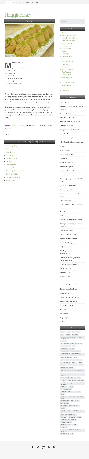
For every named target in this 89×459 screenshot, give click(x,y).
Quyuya (62, 394)
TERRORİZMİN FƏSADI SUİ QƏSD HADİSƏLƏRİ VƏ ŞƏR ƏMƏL (72, 354)
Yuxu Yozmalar (66, 72)
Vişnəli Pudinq (10, 180)
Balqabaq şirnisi (11, 165)
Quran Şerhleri (64, 134)
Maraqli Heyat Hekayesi (75, 417)
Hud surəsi (63, 322)
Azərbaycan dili (65, 273)
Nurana (33, 125)
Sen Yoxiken (63, 427)
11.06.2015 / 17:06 (17, 125)
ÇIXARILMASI (63, 365)
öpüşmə (71, 386)
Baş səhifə (10, 2)
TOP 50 (18, 2)
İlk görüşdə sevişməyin (66, 367)
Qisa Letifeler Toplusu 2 (67, 230)
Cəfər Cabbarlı (64, 102)
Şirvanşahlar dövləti (66, 126)
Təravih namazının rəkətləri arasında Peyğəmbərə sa (71, 338)
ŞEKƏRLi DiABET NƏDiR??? (68, 186)
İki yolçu (77, 391)
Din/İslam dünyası (67, 56)
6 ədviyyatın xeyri (65, 362)
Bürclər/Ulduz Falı (67, 69)
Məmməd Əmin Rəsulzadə (68, 301)
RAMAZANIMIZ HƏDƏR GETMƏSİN (68, 414)
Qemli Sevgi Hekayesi (67, 154)
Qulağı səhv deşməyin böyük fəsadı (70, 377)
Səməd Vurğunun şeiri (66, 391)
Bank (61, 334)
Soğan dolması (64, 403)
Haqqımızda (36, 2)
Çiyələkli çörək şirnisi (13, 149)
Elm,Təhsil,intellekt (68, 82)
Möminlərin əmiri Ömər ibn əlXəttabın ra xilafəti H (71, 374)
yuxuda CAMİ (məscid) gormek (70, 171)
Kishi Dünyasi (66, 85)
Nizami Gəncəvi (65, 277)
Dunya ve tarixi (67, 67)
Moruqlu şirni (10, 152)
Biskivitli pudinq (11, 146)
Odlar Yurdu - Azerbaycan (68, 234)
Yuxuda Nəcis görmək (67, 117)
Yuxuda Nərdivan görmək (68, 138)
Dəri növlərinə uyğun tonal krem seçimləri (69, 430)
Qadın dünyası (66, 48)
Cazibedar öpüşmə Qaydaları (69, 264)
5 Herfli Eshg (76, 332)
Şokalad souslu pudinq (13, 177)
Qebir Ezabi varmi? (66, 201)
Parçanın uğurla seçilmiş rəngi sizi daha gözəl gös (71, 383)
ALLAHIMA (62, 332)
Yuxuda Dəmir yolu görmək (68, 281)
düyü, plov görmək (66, 190)
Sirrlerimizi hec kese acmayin (68, 424)
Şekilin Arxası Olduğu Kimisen (68, 357)
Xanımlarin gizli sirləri (66, 433)
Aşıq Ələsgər (64, 318)
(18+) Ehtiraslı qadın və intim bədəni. (72, 142)
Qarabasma (75, 334)
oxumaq (68, 334)
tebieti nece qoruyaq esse (67, 348)
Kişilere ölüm (64, 314)
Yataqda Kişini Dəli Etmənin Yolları (71, 130)
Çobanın (62, 408)
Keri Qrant (63, 386)
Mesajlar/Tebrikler (68, 61)
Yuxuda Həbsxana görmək (68, 239)
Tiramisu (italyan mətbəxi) (14, 171)
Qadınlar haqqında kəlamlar (69, 289)
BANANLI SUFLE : (12, 174)
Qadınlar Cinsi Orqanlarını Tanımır (71, 220)
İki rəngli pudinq (11, 158)
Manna (62, 146)
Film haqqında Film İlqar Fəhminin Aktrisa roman (71, 397)
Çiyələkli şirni (10, 155)
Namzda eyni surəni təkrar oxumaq (70, 351)
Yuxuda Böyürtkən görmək (68, 285)
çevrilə (82, 365)
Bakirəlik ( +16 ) (65, 293)
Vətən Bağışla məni (65, 389)
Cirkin (80, 362)
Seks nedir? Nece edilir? (67, 162)
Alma (61, 215)
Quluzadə (63, 341)
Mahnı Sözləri (66, 88)
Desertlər (8, 128)
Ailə (69, 332)
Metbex (64, 51)
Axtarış (26, 2)
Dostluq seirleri (65, 175)
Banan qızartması (11, 161)
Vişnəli (74, 362)
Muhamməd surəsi (65, 346)
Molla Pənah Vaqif (66, 113)
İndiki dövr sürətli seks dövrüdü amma (71, 360)
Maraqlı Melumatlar (68, 59)
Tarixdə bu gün (66, 64)
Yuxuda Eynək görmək (67, 167)
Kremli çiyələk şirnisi (13, 168)
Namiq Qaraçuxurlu (65, 422)
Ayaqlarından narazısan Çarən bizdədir (71, 343)
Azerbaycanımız (67, 46)
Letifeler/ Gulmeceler (68, 41)
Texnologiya (66, 54)
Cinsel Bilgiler (66, 75)
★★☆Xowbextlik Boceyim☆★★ (70, 121)
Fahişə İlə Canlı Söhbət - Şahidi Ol (71, 205)
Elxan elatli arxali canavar (68, 419)
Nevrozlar (63, 309)
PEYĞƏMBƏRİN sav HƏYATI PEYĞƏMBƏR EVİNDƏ (72, 380)
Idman (64, 80)
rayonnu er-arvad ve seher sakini (70, 297)
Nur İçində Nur (73, 365)
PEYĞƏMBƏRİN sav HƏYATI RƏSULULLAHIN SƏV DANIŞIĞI (72, 371)
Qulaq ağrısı (63, 158)
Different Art (66, 90)
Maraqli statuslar (67, 77)
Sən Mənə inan (64, 400)
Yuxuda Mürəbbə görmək (68, 243)
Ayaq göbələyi (75, 400)
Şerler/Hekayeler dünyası (70, 38)
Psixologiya (65, 33)
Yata (74, 346)
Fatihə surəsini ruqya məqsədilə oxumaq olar (71, 411)
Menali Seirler (64, 150)
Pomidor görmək (65, 268)
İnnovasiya (63, 417)
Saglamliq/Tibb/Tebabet (69, 35)
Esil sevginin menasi (66, 305)
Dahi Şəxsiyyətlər (67, 43)
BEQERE (62, 247)
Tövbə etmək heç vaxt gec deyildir (69, 405)
